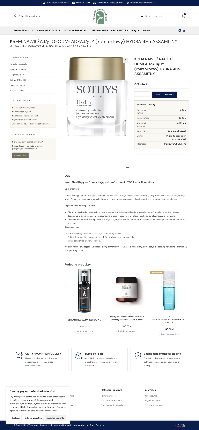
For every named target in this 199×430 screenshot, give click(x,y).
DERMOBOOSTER (99, 30)
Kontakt (147, 30)
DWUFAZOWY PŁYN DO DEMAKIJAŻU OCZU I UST (169, 321)
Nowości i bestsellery (19, 64)
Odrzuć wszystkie (33, 418)
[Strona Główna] (11, 46)
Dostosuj (16, 418)
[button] (125, 60)
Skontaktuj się (20, 155)
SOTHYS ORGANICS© (75, 30)
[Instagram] (184, 30)
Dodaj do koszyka (164, 94)
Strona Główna (22, 30)
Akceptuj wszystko (55, 418)
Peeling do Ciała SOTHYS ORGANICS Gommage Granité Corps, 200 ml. (127, 318)
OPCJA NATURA (119, 30)
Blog (133, 30)
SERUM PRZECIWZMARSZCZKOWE (84, 319)
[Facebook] (179, 30)
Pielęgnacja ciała (17, 75)
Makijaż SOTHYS (17, 90)
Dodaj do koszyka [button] (84, 331)
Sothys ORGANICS (18, 80)
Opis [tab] (127, 167)
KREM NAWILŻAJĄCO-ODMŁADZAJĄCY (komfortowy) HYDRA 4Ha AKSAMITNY (56, 46)
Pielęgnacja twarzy (18, 69)
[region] (38, 405)
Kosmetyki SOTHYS (47, 30)
